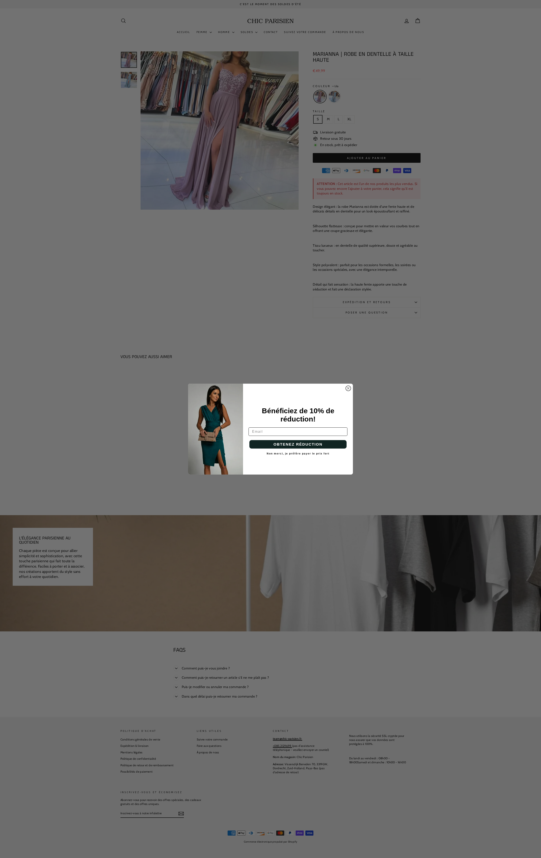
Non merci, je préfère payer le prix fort (298, 453)
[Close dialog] (348, 388)
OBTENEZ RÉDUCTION (297, 444)
